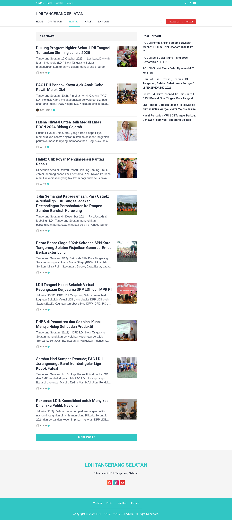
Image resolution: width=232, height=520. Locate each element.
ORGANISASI (55, 21)
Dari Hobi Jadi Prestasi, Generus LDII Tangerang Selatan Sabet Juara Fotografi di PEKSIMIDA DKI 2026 (168, 83)
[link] (185, 3)
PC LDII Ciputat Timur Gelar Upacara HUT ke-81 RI (168, 70)
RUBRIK (73, 21)
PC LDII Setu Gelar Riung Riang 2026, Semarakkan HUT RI (165, 60)
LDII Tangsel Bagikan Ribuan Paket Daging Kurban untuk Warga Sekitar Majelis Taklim (169, 107)
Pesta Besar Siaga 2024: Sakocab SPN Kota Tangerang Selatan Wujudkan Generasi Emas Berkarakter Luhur (74, 248)
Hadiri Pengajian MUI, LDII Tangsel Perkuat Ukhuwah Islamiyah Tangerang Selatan (169, 117)
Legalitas (59, 3)
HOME (39, 21)
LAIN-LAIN (103, 21)
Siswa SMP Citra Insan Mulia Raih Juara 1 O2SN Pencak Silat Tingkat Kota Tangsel (168, 96)
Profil (49, 3)
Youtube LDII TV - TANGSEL (180, 22)
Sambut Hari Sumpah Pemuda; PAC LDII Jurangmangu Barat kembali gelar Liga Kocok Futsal (69, 364)
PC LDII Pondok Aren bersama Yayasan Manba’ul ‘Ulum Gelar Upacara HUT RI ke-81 (168, 47)
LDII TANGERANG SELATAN (59, 14)
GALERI (89, 21)
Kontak (69, 3)
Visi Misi (40, 3)
